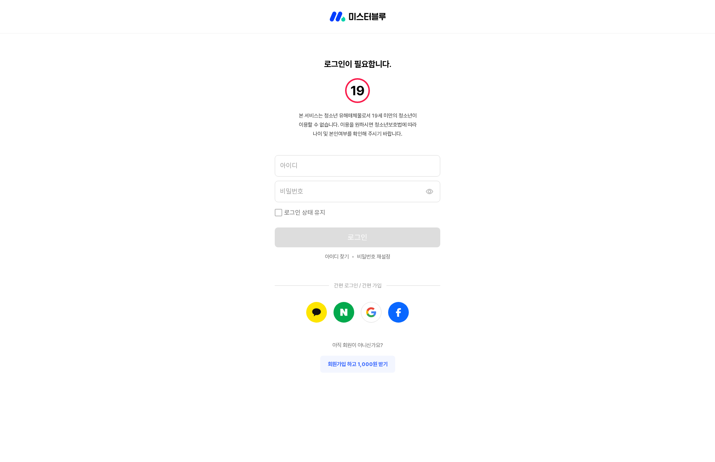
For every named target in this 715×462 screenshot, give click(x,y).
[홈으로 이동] (358, 16)
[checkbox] (278, 212)
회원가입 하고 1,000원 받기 (358, 364)
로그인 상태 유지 (304, 212)
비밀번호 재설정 (373, 257)
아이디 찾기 (337, 257)
